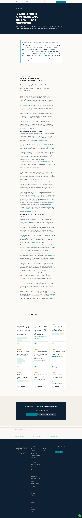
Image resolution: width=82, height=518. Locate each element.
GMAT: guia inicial (34, 459)
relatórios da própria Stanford (41, 140)
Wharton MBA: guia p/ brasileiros (55, 434)
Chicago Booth (33, 500)
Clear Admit (44, 286)
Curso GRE (33, 446)
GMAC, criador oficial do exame (48, 101)
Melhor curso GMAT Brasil (35, 464)
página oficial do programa (34, 177)
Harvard (41, 202)
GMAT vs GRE (33, 462)
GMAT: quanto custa (34, 460)
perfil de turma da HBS (33, 284)
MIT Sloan (33, 493)
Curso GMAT (47, 55)
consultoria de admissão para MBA (51, 53)
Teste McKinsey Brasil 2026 (19, 436)
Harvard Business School (35, 488)
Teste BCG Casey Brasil (54, 436)
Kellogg (32, 498)
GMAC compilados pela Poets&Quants (31, 114)
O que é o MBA (33, 457)
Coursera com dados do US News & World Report (31, 183)
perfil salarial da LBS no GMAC (31, 211)
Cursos (28, 1)
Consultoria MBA (33, 1)
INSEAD (32, 502)
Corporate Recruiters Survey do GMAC (27, 190)
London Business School (35, 504)
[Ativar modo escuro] (54, 2)
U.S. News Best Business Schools (38, 200)
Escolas (42, 1)
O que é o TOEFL (34, 467)
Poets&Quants (38, 57)
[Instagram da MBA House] (16, 453)
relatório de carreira (38, 179)
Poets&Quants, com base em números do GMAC (34, 125)
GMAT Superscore (34, 472)
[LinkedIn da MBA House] (21, 453)
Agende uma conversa (61, 1)
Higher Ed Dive (37, 261)
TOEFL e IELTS (33, 448)
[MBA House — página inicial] (19, 1)
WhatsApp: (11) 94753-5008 (59, 444)
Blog (48, 1)
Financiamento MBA (34, 476)
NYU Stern (33, 495)
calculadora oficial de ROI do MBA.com (41, 233)
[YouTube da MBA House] (24, 453)
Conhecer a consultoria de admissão (47, 414)
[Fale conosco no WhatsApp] (79, 515)
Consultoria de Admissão (35, 453)
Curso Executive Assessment (36, 451)
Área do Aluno (33, 450)
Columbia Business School (35, 497)
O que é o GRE (33, 466)
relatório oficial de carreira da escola (47, 144)
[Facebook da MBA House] (19, 453)
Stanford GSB (51, 202)
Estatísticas (33, 509)
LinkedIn (44, 450)
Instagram (44, 448)
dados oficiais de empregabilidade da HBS (36, 137)
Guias (38, 1)
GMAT (26, 1)
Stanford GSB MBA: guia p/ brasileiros (38, 434)
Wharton (45, 202)
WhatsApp (44, 446)
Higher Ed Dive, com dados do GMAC (40, 225)
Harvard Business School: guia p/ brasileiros (22, 434)
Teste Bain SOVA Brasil (36, 436)
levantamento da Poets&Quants (37, 242)
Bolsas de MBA (33, 474)
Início (16, 8)
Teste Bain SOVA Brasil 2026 (36, 483)
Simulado (45, 1)
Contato (51, 1)
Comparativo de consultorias (36, 455)
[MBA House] (20, 443)
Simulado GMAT (34, 507)
